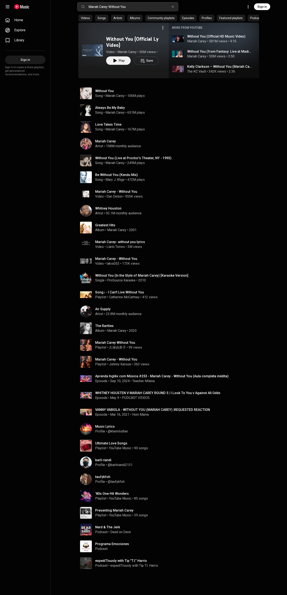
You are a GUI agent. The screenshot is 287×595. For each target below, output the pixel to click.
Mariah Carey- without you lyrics (120, 242)
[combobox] (133, 7)
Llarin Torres (116, 247)
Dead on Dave (120, 532)
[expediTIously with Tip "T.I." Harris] (170, 563)
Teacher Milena (143, 381)
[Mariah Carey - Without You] (170, 361)
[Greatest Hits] (170, 227)
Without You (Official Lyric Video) (135, 42)
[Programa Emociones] (170, 546)
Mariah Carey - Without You (116, 192)
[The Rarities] (170, 328)
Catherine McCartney (124, 297)
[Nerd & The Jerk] (170, 529)
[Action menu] (163, 27)
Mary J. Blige (115, 180)
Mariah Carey (127, 52)
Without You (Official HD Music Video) (216, 36)
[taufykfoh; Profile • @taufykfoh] (170, 479)
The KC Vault (196, 71)
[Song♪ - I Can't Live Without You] (170, 294)
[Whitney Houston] (170, 210)
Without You (104, 91)
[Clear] (172, 6)
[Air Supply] (170, 311)
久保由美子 (117, 347)
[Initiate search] (83, 6)
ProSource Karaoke (121, 280)
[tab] (85, 18)
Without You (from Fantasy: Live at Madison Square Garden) (220, 51)
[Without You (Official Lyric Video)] (92, 50)
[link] (25, 20)
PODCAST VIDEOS (136, 398)
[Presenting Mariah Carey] (170, 512)
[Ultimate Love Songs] (170, 445)
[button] (92, 50)
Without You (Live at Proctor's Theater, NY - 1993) (133, 158)
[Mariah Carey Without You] (170, 345)
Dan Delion (114, 196)
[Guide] (7, 6)
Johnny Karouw (120, 364)
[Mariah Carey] (170, 143)
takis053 (113, 264)
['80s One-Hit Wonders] (170, 496)
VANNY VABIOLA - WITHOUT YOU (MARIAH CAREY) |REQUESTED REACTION (152, 410)
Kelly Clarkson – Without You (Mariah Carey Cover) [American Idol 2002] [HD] (220, 67)
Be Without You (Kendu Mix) (116, 175)
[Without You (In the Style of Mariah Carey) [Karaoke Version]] (170, 278)
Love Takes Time (108, 124)
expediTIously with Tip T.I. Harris (134, 566)
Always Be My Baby (110, 108)
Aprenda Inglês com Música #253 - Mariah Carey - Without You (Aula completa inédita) (162, 376)
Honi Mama (140, 415)
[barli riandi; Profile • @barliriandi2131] (170, 462)
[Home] (21, 6)
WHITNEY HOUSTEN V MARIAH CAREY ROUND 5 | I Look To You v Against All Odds (157, 393)
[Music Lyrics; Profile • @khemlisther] (170, 429)
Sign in (262, 6)
